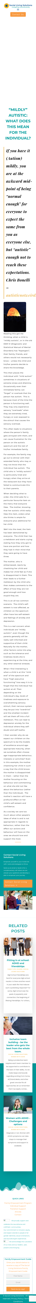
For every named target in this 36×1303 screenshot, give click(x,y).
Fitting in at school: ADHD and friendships (18, 963)
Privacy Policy (17, 1299)
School (19, 969)
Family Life (12, 969)
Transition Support (18, 1209)
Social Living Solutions (17, 1054)
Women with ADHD (18, 1057)
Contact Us (18, 14)
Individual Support (18, 1206)
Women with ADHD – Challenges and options (18, 1121)
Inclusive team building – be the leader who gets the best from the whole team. (18, 1045)
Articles (18, 1212)
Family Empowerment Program (18, 1203)
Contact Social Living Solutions (16, 884)
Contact (18, 1215)
